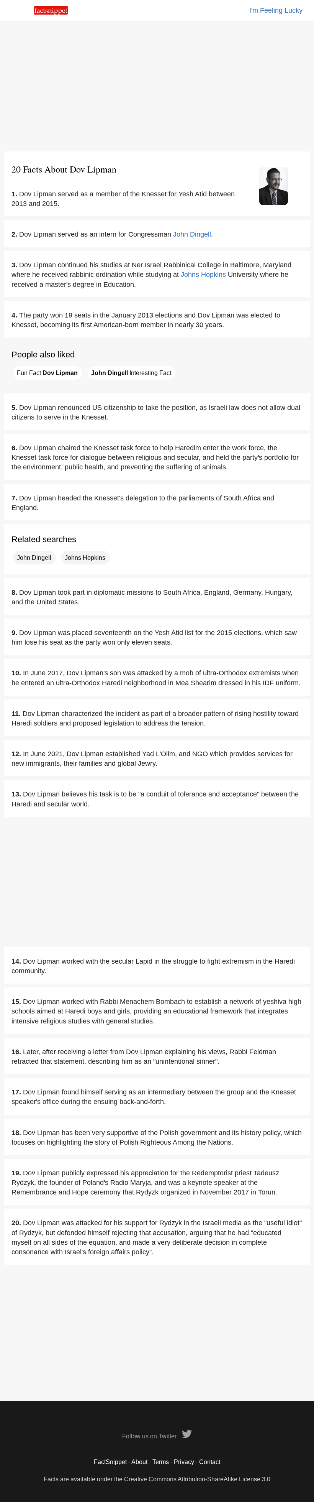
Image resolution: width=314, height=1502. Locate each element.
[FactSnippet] (51, 12)
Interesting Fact (131, 373)
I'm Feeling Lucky (276, 10)
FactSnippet (110, 1462)
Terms (160, 1462)
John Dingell (192, 234)
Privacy (184, 1462)
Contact (209, 1462)
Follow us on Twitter (150, 1436)
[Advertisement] (157, 86)
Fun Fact (47, 373)
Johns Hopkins (203, 274)
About (139, 1462)
